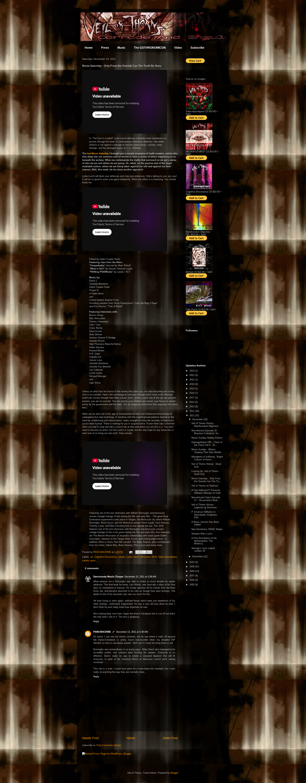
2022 (192, 375)
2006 (192, 580)
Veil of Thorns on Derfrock (204, 485)
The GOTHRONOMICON (150, 47)
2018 (192, 393)
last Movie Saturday (98, 153)
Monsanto (145, 556)
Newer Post (90, 738)
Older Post (170, 738)
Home (89, 47)
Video (178, 47)
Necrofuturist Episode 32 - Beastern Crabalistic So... (205, 432)
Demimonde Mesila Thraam (108, 576)
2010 (192, 562)
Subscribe (197, 47)
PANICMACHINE (102, 632)
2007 (192, 575)
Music (121, 47)
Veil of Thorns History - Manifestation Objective (204, 424)
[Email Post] (130, 552)
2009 (192, 566)
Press (105, 47)
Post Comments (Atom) (109, 745)
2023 (192, 370)
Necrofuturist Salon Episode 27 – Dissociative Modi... (205, 499)
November (197, 556)
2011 (192, 415)
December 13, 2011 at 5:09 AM (140, 576)
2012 (192, 411)
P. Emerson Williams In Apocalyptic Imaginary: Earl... (204, 515)
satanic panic (89, 560)
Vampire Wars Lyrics (202, 533)
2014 (192, 402)
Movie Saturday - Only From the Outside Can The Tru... (206, 480)
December (197, 419)
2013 (192, 406)
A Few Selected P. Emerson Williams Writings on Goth (206, 491)
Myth (154, 556)
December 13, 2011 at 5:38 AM (132, 632)
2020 (192, 384)
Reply (96, 621)
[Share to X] (144, 552)
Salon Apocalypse (167, 556)
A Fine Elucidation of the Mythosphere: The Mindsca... (204, 541)
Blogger (174, 773)
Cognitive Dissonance (105, 556)
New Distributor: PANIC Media (206, 529)
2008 (192, 571)
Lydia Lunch (132, 556)
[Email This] (137, 552)
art (91, 556)
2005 (192, 584)
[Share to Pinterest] (150, 552)
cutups (121, 556)
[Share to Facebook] (147, 552)
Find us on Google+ (196, 79)
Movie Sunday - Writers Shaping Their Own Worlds (206, 451)
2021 (192, 379)
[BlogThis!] (140, 552)
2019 (192, 388)
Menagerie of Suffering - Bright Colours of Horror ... (207, 458)
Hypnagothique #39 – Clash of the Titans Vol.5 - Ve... (206, 443)
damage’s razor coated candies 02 (203, 549)
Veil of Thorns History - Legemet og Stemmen (204, 506)
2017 (192, 397)
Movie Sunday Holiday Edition (206, 437)
